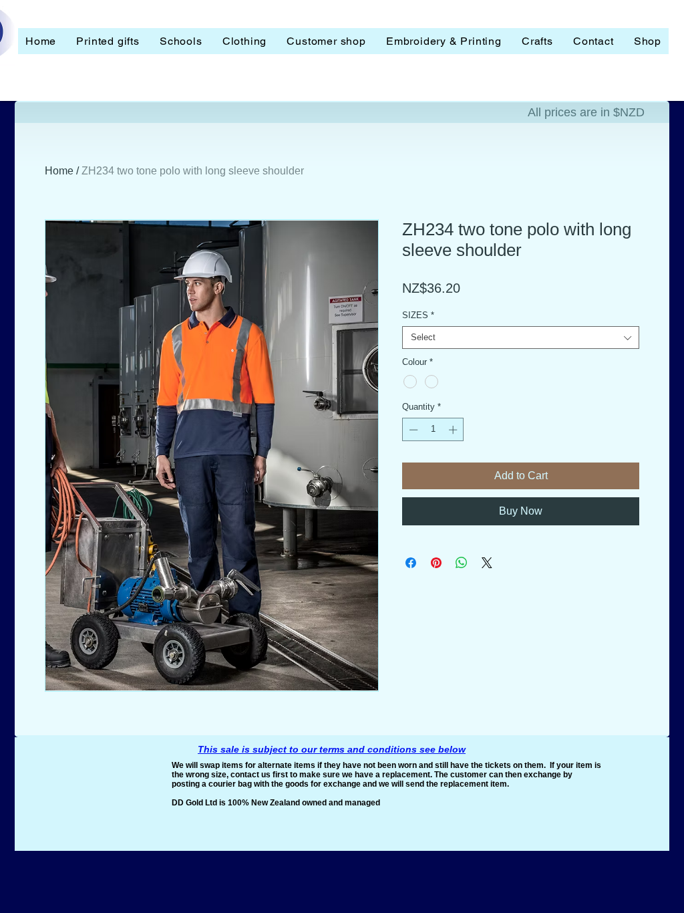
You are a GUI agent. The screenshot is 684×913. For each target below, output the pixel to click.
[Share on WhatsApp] (462, 563)
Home (59, 170)
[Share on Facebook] (411, 563)
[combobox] (520, 337)
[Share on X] (487, 563)
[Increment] (454, 429)
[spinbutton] (433, 429)
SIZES (418, 315)
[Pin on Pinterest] (436, 563)
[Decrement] (412, 429)
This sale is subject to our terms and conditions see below (332, 749)
